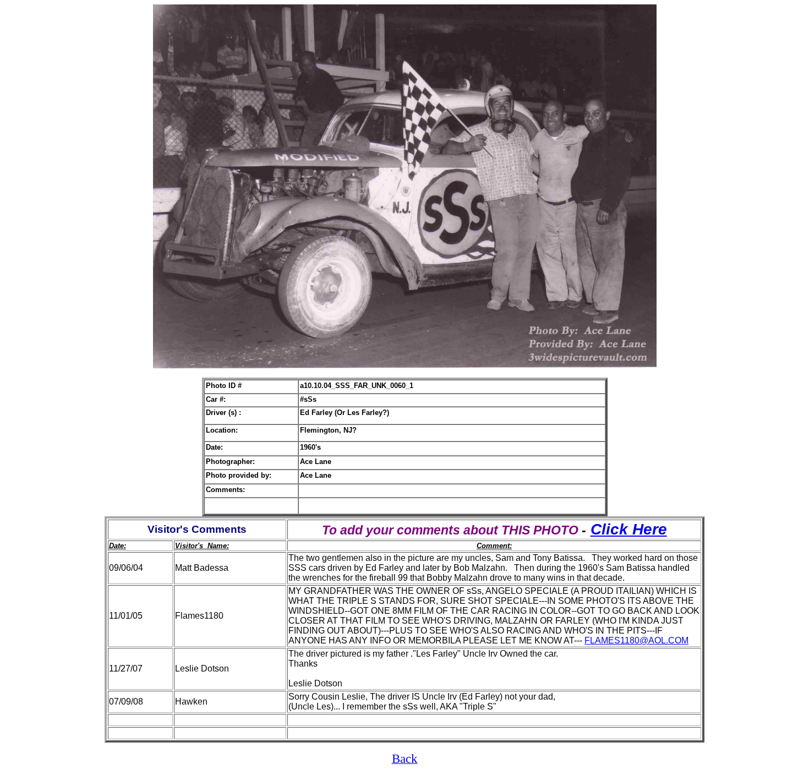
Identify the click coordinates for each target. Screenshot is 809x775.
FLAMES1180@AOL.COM (636, 640)
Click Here (629, 529)
